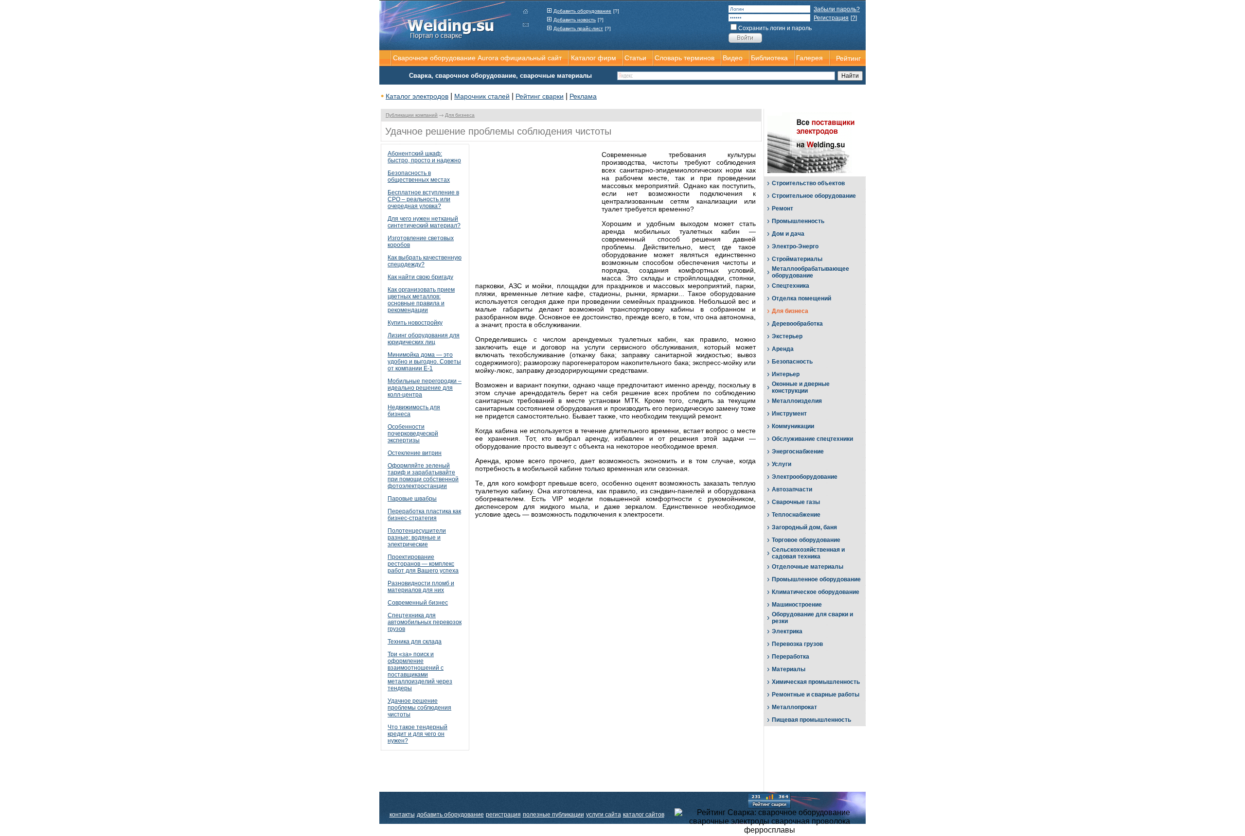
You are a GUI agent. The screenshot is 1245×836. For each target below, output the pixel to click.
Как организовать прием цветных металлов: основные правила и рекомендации (421, 300)
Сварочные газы (796, 502)
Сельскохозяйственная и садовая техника (808, 553)
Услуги (781, 464)
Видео (733, 58)
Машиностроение (797, 604)
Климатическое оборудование (815, 592)
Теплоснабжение (796, 514)
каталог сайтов (643, 814)
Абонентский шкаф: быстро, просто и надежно (424, 157)
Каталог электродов (417, 96)
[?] (616, 11)
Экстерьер (787, 336)
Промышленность (798, 221)
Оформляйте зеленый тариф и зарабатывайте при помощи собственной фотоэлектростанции (423, 475)
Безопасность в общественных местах (419, 176)
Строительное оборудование (814, 195)
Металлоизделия (797, 401)
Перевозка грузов (797, 644)
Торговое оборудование (806, 540)
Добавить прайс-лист (578, 28)
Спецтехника (790, 285)
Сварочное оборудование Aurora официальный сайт (477, 58)
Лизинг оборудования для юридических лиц (424, 339)
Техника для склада (415, 641)
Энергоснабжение (798, 451)
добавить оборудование (450, 814)
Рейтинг (848, 58)
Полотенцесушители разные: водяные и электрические (417, 537)
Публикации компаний (412, 115)
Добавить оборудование (582, 11)
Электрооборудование (804, 476)
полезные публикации (553, 814)
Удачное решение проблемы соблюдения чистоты (419, 707)
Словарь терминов (684, 58)
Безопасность (792, 361)
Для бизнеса (460, 115)
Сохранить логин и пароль (775, 28)
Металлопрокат (794, 707)
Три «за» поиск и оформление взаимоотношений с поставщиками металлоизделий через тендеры (420, 671)
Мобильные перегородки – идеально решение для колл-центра (425, 388)
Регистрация (831, 18)
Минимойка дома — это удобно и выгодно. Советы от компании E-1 (424, 361)
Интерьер (786, 374)
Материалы (788, 669)
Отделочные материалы (807, 566)
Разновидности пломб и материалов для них (421, 586)
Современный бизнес (418, 602)
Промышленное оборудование (816, 579)
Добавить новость (574, 19)
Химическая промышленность (816, 682)
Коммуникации (793, 426)
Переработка (790, 656)
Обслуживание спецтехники (812, 438)
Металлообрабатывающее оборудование (810, 272)
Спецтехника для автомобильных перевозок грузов (425, 622)
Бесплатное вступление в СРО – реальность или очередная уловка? (423, 199)
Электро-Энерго (795, 246)
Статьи (635, 58)
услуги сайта (603, 814)
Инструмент (789, 413)
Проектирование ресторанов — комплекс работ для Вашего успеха (423, 564)
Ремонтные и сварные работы (815, 694)
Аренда (783, 349)
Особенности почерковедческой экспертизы (413, 433)
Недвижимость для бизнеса (414, 411)
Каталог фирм (593, 58)
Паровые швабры (412, 498)
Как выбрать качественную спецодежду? (425, 261)
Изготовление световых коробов (421, 241)
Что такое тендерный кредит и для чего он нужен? (417, 734)
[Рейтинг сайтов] (769, 800)
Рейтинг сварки (540, 96)
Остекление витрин (415, 453)
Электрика (787, 631)
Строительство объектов (808, 183)
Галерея (809, 58)
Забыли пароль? (837, 9)
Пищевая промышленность (811, 719)
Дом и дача (788, 233)
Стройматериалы (797, 259)
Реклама (583, 96)
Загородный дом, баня (804, 527)
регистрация (503, 814)
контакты (402, 814)
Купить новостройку (415, 322)
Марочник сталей (482, 96)
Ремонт (782, 208)
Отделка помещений (801, 298)
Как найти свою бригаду (420, 277)
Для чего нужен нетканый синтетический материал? (424, 222)
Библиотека (769, 58)
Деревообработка (797, 323)
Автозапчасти (792, 489)
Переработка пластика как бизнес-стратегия (424, 515)
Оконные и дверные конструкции (801, 387)
